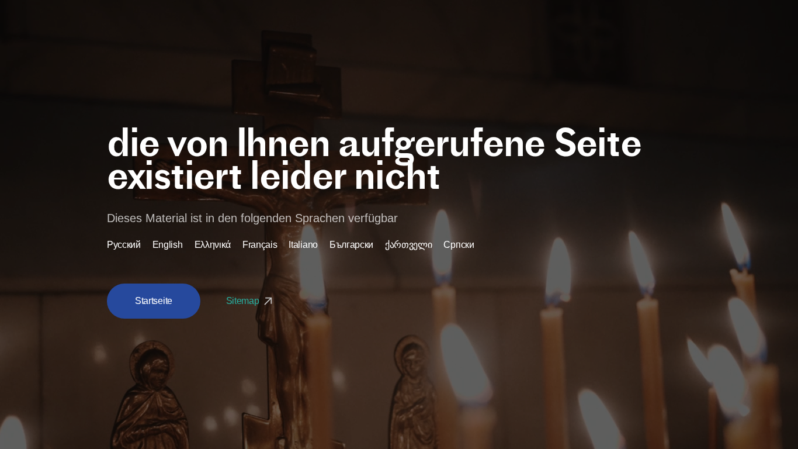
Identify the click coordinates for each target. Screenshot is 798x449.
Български (351, 245)
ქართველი (408, 245)
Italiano (303, 245)
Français (259, 245)
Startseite (153, 301)
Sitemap (243, 301)
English (167, 245)
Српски (458, 245)
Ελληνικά (213, 245)
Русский (124, 245)
